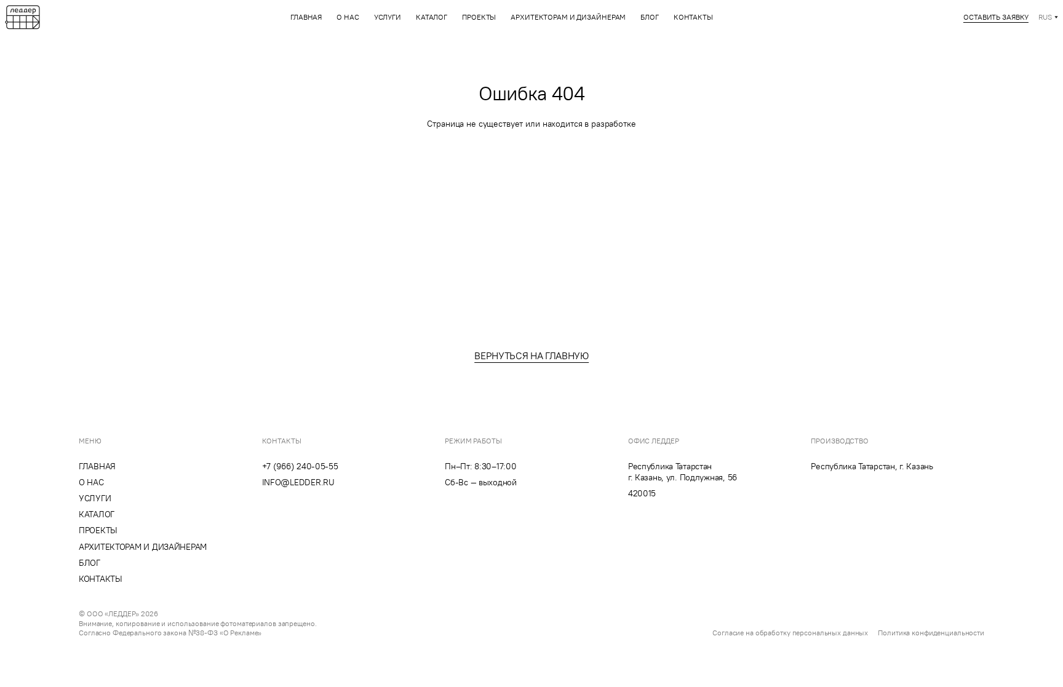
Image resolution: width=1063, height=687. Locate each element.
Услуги (387, 17)
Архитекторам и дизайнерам (568, 17)
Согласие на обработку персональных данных (790, 632)
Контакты (693, 17)
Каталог (431, 17)
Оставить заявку (996, 17)
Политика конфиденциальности (931, 632)
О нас (347, 17)
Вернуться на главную (531, 355)
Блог (649, 17)
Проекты (479, 17)
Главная (306, 17)
